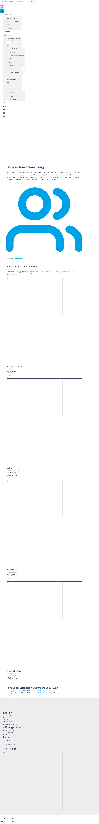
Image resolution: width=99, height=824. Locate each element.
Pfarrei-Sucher (10, 744)
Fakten (12, 96)
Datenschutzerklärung (10, 819)
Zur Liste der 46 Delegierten (15, 258)
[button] (1, 3)
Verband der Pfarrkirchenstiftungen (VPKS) (12, 79)
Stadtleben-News (12, 18)
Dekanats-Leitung (15, 72)
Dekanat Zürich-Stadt (13, 69)
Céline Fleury (12, 468)
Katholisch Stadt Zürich (13, 38)
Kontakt (12, 65)
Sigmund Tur (12, 569)
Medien (8, 740)
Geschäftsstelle (14, 48)
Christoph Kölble (14, 671)
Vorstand (12, 52)
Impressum (7, 817)
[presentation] (34, 295)
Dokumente (7, 103)
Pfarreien (7, 32)
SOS (7, 742)
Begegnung (13, 99)
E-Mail (8, 375)
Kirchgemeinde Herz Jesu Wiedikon (41, 691)
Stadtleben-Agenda (12, 21)
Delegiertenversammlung (17, 55)
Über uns (7, 35)
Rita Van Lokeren (14, 366)
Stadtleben (7, 15)
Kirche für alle (14, 93)
